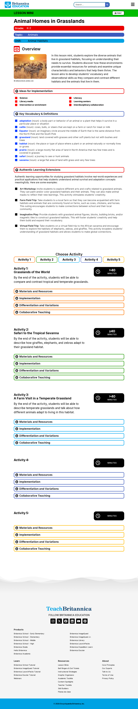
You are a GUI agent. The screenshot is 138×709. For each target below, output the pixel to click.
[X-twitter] (59, 621)
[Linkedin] (72, 621)
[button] (24, 260)
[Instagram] (52, 621)
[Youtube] (78, 621)
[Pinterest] (84, 621)
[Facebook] (65, 621)
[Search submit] (107, 4)
